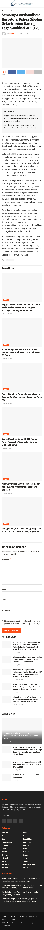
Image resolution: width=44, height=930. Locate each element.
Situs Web (6, 610)
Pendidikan (27, 839)
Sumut (6, 300)
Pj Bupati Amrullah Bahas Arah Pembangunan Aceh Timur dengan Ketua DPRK (21, 735)
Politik (25, 849)
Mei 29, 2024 (17, 780)
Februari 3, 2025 (18, 679)
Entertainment (7, 842)
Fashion (5, 846)
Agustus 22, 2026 (7, 448)
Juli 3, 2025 (17, 757)
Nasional (5, 865)
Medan (4, 861)
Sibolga (10, 260)
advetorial (6, 833)
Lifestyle (5, 858)
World (25, 868)
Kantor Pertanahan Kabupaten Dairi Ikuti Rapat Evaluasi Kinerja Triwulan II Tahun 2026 (27, 764)
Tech (25, 858)
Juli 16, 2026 (17, 770)
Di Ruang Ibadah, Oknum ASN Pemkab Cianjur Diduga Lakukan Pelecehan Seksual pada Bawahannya (27, 659)
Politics (26, 846)
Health (4, 852)
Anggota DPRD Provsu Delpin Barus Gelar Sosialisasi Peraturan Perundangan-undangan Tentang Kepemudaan (21, 118)
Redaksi (12, 34)
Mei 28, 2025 (17, 652)
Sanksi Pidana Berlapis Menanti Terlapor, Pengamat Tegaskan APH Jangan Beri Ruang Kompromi (26, 687)
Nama (5, 589)
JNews (9, 923)
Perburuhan (27, 842)
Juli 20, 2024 (7, 741)
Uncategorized (29, 865)
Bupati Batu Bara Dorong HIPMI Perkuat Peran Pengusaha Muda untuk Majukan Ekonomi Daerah (20, 442)
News (25, 833)
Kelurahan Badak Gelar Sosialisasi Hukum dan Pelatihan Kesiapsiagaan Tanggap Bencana (21, 487)
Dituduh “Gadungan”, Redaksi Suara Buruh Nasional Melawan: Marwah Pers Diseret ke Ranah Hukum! (27, 699)
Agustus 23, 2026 (7, 314)
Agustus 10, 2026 (18, 692)
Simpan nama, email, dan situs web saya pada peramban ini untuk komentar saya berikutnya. (22, 622)
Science (26, 852)
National (5, 868)
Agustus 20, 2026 (18, 705)
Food (4, 849)
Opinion (26, 836)
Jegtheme (7, 925)
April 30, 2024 (23, 34)
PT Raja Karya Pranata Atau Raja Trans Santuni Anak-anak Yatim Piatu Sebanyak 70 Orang (21, 352)
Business (5, 836)
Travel (25, 861)
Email (5, 600)
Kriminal (5, 855)
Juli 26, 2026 (17, 665)
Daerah (4, 839)
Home (3, 11)
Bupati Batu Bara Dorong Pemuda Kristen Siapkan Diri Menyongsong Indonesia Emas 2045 (22, 397)
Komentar (6, 559)
